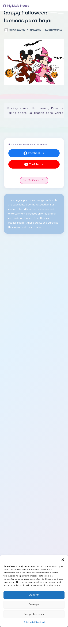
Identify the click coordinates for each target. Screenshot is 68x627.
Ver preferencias (34, 614)
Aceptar (34, 595)
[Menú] (62, 6)
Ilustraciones (53, 30)
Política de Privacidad (34, 622)
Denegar (34, 604)
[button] (63, 559)
